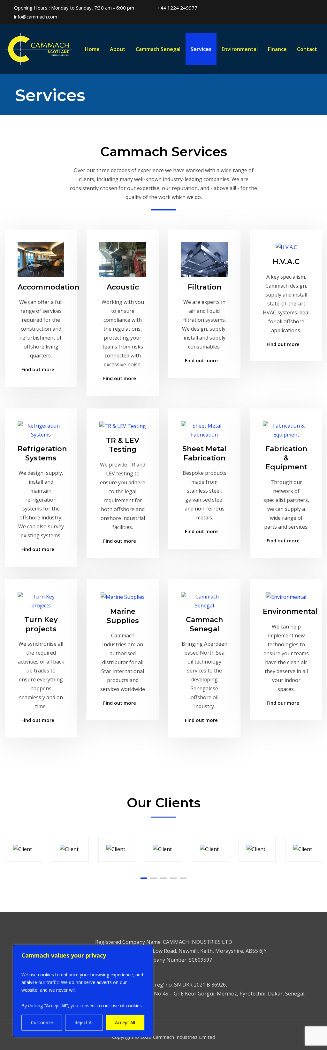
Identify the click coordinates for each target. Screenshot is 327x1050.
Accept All (125, 1022)
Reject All (84, 1022)
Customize (42, 1022)
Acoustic (123, 287)
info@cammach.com (35, 16)
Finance (277, 49)
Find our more (283, 703)
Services (201, 49)
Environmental (240, 49)
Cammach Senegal (158, 49)
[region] (83, 991)
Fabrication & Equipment (286, 457)
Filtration (204, 287)
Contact (307, 49)
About (117, 49)
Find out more (37, 369)
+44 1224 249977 (177, 7)
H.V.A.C (286, 261)
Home (92, 49)
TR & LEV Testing (122, 445)
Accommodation (48, 287)
